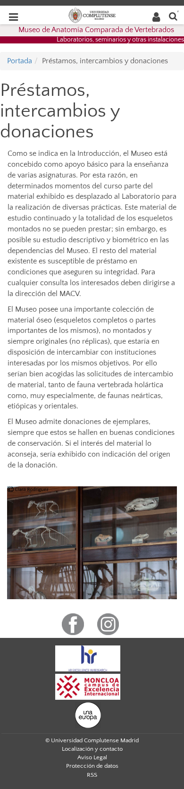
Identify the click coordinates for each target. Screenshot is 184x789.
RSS (92, 775)
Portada (19, 61)
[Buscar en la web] (173, 15)
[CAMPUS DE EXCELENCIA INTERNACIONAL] (87, 686)
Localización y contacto (92, 749)
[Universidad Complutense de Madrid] (92, 14)
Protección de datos (92, 766)
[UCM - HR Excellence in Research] (87, 658)
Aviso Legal (92, 757)
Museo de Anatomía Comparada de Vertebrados (96, 29)
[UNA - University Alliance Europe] (88, 715)
